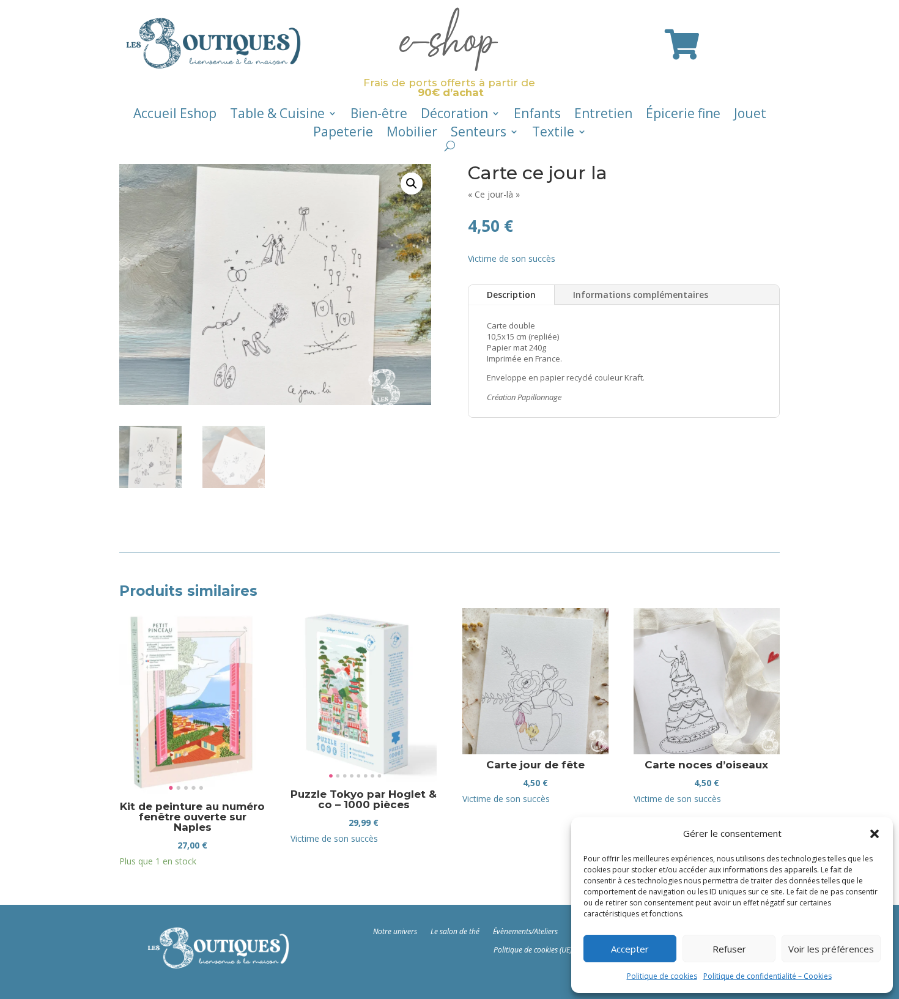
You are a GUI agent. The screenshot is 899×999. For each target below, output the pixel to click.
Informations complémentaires (640, 294)
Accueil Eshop (174, 115)
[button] (874, 834)
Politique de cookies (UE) (533, 949)
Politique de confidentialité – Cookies (767, 976)
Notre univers (395, 931)
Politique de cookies (662, 976)
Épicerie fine (683, 115)
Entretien (603, 115)
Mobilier (412, 133)
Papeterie (343, 133)
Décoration (454, 115)
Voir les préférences (831, 949)
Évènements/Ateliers (525, 931)
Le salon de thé (455, 931)
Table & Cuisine (277, 115)
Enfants (537, 115)
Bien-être (378, 115)
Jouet (750, 115)
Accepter (630, 949)
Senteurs (478, 133)
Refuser (729, 949)
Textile (553, 133)
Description (511, 294)
